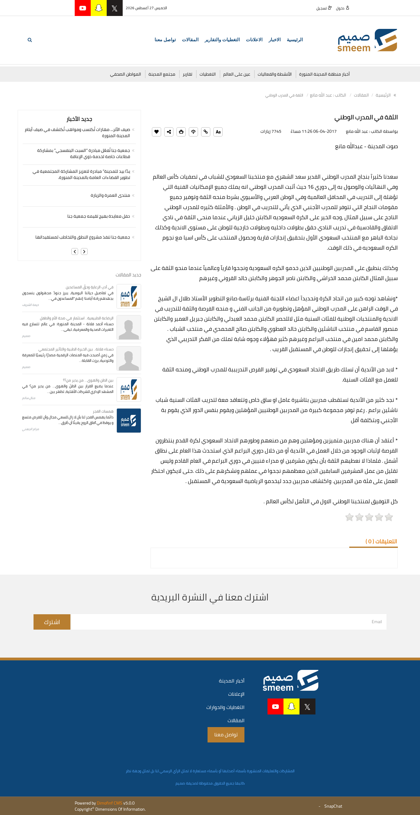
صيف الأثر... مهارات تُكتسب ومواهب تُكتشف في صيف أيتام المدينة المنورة (77, 132)
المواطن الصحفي (125, 74)
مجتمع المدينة (162, 74)
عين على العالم (236, 74)
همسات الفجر (103, 411)
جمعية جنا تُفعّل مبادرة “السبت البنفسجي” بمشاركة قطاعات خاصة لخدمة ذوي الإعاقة (83, 153)
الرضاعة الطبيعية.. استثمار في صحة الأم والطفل (76, 318)
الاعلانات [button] (254, 39)
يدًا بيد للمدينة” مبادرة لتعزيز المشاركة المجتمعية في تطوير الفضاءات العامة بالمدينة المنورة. (81, 174)
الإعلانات (236, 693)
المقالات (361, 95)
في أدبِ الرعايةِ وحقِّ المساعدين (89, 287)
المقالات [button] (190, 39)
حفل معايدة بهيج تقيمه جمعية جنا (98, 216)
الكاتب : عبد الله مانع (328, 95)
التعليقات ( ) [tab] (381, 541)
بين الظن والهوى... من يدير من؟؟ (88, 380)
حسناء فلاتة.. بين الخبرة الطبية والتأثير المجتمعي (75, 349)
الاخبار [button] (275, 39)
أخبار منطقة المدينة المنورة (324, 74)
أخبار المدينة (231, 680)
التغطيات (208, 74)
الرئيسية (295, 39)
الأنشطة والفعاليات (275, 74)
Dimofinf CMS (109, 803)
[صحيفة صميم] (367, 40)
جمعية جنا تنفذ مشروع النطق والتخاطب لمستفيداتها (82, 237)
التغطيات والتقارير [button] (222, 39)
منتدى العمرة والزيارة (110, 195)
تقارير (187, 74)
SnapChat (333, 806)
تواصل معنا (165, 39)
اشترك (52, 621)
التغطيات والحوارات (225, 707)
